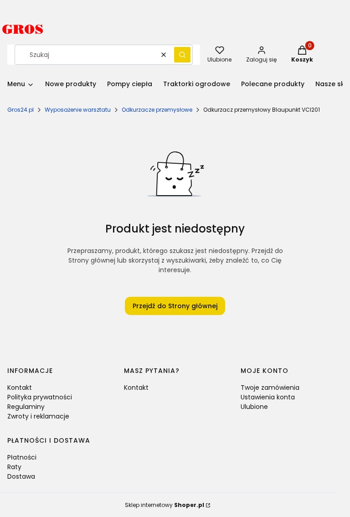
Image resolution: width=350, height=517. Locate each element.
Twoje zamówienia (270, 387)
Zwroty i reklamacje (38, 416)
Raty (14, 466)
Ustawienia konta (268, 397)
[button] (182, 54)
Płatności (21, 457)
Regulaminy (26, 406)
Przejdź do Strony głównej (175, 305)
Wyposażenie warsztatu (78, 110)
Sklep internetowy (164, 505)
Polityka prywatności (39, 397)
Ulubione (254, 406)
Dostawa (21, 476)
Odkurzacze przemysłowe (157, 110)
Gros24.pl (20, 110)
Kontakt (19, 387)
